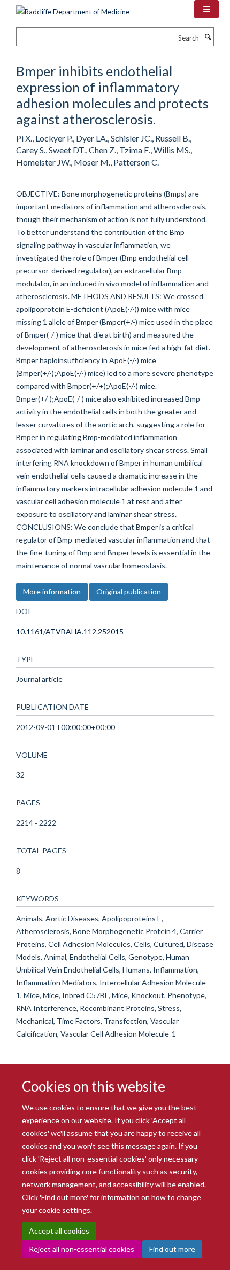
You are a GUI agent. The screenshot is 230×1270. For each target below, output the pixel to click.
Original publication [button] (128, 591)
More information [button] (52, 591)
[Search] (207, 37)
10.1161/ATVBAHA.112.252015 (70, 631)
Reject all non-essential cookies (81, 1248)
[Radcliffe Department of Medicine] (72, 8)
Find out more (172, 1248)
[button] (206, 9)
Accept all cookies (59, 1230)
